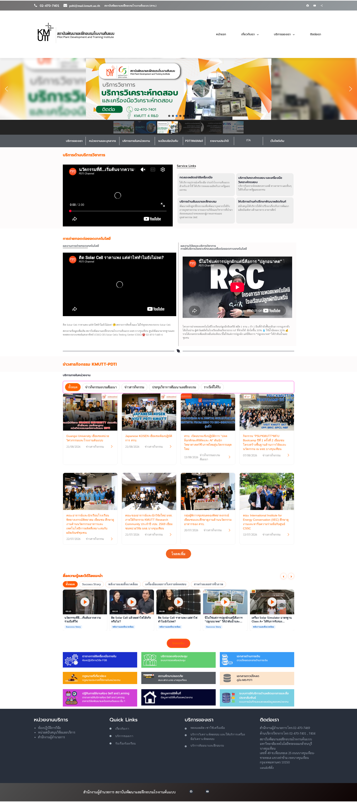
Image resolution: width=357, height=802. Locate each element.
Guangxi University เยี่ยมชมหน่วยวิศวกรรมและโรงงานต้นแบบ (87, 438)
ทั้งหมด (70, 584)
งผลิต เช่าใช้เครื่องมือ (211, 727)
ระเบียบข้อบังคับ (168, 140)
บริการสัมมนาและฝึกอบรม (207, 745)
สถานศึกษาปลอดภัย (170, 676)
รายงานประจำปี (219, 140)
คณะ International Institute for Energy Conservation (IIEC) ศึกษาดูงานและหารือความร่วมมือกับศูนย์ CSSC (266, 522)
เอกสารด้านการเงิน (248, 656)
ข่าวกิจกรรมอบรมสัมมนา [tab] (101, 387)
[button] (6, 89)
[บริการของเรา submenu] (294, 34)
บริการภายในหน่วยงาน (136, 140)
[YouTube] (314, 5)
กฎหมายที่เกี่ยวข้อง (94, 676)
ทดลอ (194, 727)
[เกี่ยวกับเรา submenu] (258, 34)
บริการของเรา (74, 140)
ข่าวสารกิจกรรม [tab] (134, 387)
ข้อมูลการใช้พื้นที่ (171, 693)
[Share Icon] (321, 5)
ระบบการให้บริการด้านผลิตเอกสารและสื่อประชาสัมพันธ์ (264, 695)
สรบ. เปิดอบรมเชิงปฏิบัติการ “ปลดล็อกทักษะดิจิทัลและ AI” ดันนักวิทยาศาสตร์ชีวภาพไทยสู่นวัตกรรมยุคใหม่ (208, 442)
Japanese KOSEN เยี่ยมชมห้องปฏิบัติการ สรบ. (148, 438)
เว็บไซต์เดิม (277, 140)
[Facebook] (307, 5)
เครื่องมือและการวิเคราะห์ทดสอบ (165, 584)
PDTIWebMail (194, 140)
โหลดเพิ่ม (178, 554)
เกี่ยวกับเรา (122, 728)
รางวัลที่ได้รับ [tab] (212, 387)
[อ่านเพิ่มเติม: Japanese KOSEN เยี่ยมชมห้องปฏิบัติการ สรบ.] (170, 446)
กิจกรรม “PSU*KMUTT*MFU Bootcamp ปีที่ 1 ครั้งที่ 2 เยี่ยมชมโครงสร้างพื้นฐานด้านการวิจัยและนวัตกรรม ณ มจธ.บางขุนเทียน (264, 442)
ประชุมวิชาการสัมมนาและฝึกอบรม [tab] (174, 387)
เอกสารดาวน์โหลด (248, 676)
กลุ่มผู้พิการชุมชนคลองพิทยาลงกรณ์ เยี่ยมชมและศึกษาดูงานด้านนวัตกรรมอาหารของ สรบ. (208, 520)
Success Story (91, 584)
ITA (248, 140)
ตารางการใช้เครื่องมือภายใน (99, 656)
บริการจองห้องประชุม (174, 656)
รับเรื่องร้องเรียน (125, 743)
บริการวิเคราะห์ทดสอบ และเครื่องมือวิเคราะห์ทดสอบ (260, 180)
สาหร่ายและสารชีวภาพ (208, 584)
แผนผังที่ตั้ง (267, 767)
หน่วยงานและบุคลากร (102, 140)
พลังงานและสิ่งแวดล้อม (123, 584)
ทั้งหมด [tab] (72, 387)
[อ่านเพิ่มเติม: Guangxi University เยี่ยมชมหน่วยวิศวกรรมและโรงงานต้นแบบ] (111, 446)
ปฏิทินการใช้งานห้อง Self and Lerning (105, 693)
